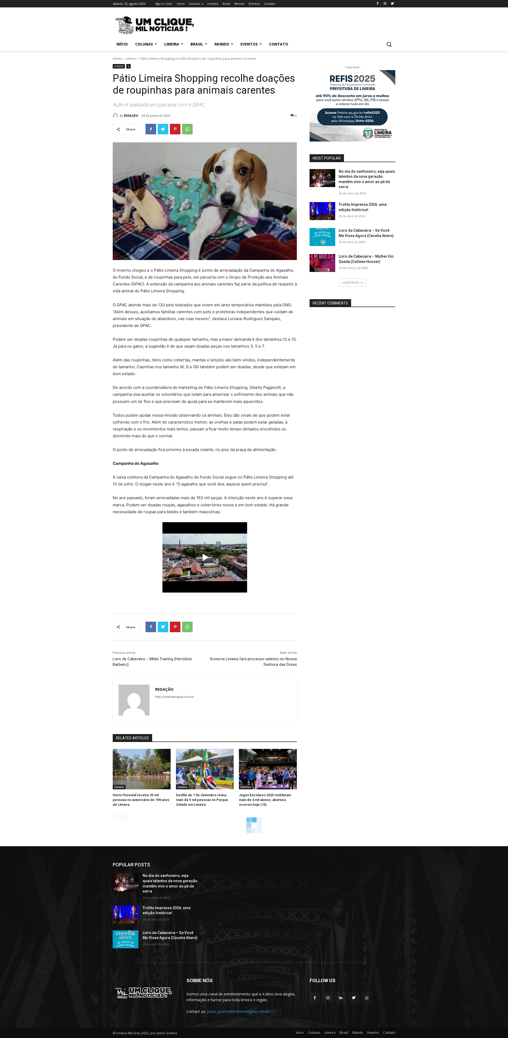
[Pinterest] (175, 129)
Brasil (344, 1032)
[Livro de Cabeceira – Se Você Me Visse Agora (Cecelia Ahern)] (322, 237)
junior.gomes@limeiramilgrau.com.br (238, 1011)
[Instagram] (385, 4)
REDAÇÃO (131, 115)
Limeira (131, 58)
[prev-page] (116, 817)
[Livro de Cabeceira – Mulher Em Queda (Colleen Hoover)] (322, 263)
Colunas (314, 1032)
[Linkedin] (340, 998)
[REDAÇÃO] (116, 115)
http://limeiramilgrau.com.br (174, 697)
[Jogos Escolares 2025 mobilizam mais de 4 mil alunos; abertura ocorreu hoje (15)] (268, 769)
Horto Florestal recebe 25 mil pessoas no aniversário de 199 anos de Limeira (141, 800)
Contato (389, 1032)
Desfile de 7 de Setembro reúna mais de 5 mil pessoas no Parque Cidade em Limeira (202, 800)
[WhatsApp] (187, 129)
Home (117, 58)
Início (300, 1032)
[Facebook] (378, 4)
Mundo (357, 1032)
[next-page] (124, 817)
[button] (389, 44)
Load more (350, 282)
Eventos (246, 787)
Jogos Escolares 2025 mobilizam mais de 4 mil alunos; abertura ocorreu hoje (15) (265, 800)
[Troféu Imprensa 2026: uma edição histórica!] (322, 211)
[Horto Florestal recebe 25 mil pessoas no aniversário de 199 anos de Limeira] (142, 769)
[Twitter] (392, 4)
